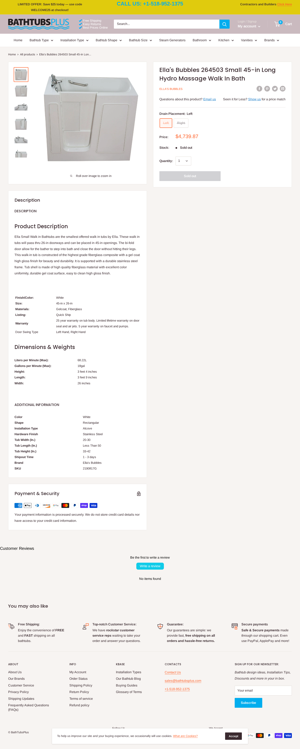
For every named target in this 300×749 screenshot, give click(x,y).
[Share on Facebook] (259, 88)
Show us (254, 99)
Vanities (247, 40)
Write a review (150, 566)
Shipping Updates (21, 698)
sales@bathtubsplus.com (183, 680)
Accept (233, 736)
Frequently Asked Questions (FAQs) (28, 707)
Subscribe (248, 702)
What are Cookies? (185, 736)
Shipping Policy (80, 685)
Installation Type (72, 40)
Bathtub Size (138, 40)
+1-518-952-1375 (177, 689)
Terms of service (81, 698)
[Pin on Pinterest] (267, 88)
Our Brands (16, 678)
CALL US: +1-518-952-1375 (150, 4)
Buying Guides (126, 685)
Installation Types (128, 672)
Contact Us (173, 672)
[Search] (224, 24)
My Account (77, 672)
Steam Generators (172, 40)
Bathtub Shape (106, 40)
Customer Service (21, 685)
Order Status (78, 678)
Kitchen (223, 40)
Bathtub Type (39, 40)
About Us (15, 672)
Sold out (190, 176)
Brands (269, 40)
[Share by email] (283, 88)
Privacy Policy (18, 692)
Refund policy (79, 705)
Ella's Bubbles (170, 89)
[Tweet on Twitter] (275, 88)
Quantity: (166, 161)
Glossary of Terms (129, 692)
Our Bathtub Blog (128, 678)
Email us (209, 99)
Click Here (284, 4)
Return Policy (79, 692)
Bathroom (200, 40)
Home (18, 40)
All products (27, 54)
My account (247, 26)
